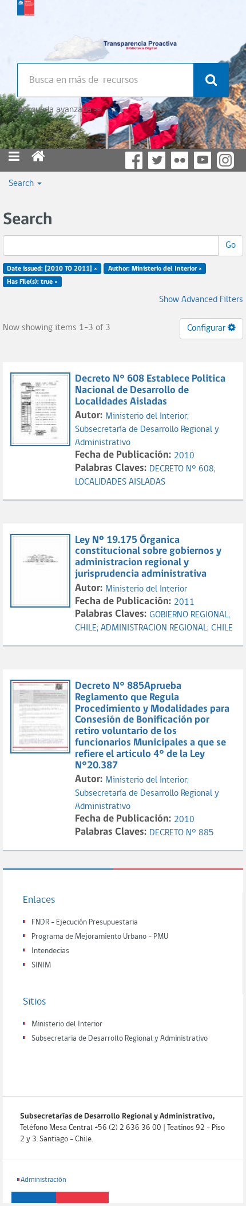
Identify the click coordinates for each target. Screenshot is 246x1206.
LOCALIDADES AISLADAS (120, 482)
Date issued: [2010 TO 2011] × (52, 268)
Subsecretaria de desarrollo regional (25, 28)
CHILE (222, 628)
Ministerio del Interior (146, 589)
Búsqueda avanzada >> (59, 109)
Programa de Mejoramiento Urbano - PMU (99, 937)
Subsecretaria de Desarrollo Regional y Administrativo (119, 1038)
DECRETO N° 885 (181, 833)
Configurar (207, 328)
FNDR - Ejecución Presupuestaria (84, 922)
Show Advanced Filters (201, 299)
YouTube (202, 160)
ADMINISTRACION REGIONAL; (156, 628)
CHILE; (88, 628)
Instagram (225, 160)
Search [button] (22, 183)
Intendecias (50, 951)
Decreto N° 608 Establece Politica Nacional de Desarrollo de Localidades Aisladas (150, 390)
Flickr (179, 160)
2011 (184, 602)
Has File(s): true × (32, 282)
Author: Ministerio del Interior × (155, 268)
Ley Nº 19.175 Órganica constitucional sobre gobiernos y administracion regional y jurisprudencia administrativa (148, 557)
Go (230, 245)
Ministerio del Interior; (147, 416)
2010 (184, 456)
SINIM (41, 965)
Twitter (156, 160)
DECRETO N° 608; (182, 469)
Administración (43, 1180)
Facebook (133, 160)
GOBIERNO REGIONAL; (189, 615)
